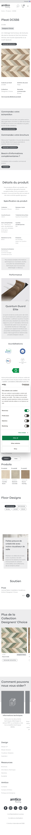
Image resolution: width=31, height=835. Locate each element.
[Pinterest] (25, 808)
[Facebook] (5, 808)
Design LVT (4, 746)
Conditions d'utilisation (15, 818)
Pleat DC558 (5, 657)
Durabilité (4, 776)
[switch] (26, 415)
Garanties (4, 773)
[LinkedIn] (20, 808)
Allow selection (15, 443)
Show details (22, 432)
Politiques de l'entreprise (8, 793)
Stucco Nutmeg (24, 482)
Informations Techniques (8, 770)
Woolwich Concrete (14, 482)
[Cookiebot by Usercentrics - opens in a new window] (22, 385)
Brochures (4, 766)
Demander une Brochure (10, 147)
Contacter (6, 167)
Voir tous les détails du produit (11, 97)
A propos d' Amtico (6, 790)
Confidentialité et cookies (15, 814)
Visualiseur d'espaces (7, 753)
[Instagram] (10, 808)
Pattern (6, 458)
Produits (8, 11)
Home (3, 11)
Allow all (15, 438)
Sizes (15, 458)
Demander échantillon (9, 44)
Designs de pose (6, 750)
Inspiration (4, 756)
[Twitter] (15, 808)
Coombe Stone (4, 482)
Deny (15, 448)
